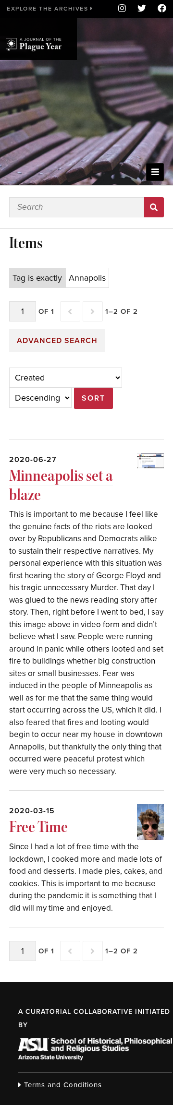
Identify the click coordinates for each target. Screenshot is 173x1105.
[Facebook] (159, 9)
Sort (93, 398)
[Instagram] (122, 9)
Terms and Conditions (62, 1085)
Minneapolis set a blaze (61, 485)
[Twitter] (142, 9)
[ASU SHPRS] (95, 1057)
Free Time (38, 827)
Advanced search (57, 340)
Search (154, 207)
